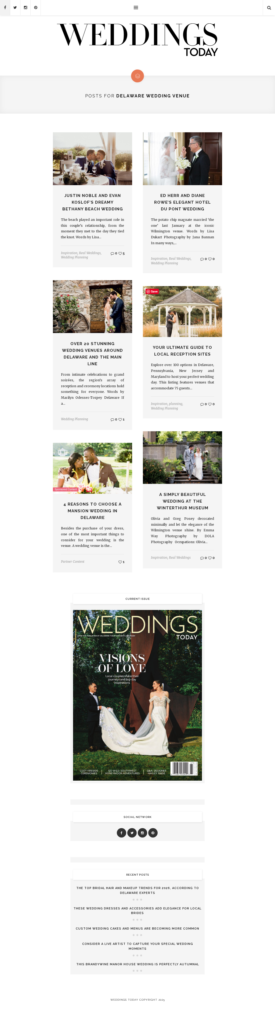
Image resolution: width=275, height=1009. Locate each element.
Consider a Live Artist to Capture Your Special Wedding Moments (137, 946)
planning (175, 404)
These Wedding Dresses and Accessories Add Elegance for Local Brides (137, 911)
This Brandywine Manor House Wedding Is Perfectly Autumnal (137, 964)
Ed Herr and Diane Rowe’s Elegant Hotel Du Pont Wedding (182, 202)
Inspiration (69, 253)
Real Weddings (90, 253)
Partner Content (72, 562)
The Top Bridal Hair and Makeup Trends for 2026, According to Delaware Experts (137, 890)
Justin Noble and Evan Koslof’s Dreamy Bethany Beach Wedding (92, 202)
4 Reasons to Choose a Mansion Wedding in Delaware (92, 511)
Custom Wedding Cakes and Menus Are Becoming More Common (137, 928)
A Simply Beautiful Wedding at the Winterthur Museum (182, 501)
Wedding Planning (74, 257)
